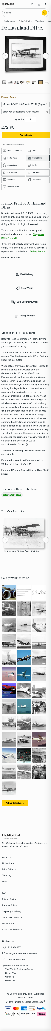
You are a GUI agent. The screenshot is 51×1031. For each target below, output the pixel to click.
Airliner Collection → (15, 803)
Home (5, 495)
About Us (7, 857)
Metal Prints (8, 923)
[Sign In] (46, 4)
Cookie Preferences (12, 929)
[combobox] (22, 12)
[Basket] (39, 4)
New (4, 881)
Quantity (19, 119)
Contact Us (8, 941)
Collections (9, 21)
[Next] (46, 56)
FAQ (4, 893)
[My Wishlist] (32, 4)
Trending (39, 21)
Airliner (18, 495)
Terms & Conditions (12, 917)
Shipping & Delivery (11, 911)
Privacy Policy (9, 899)
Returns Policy (9, 905)
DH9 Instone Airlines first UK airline (21, 551)
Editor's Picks (25, 21)
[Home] (11, 4)
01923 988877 (13, 947)
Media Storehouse (34, 1001)
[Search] (44, 13)
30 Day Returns (37, 251)
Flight (12, 495)
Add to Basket (26, 135)
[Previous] (5, 56)
